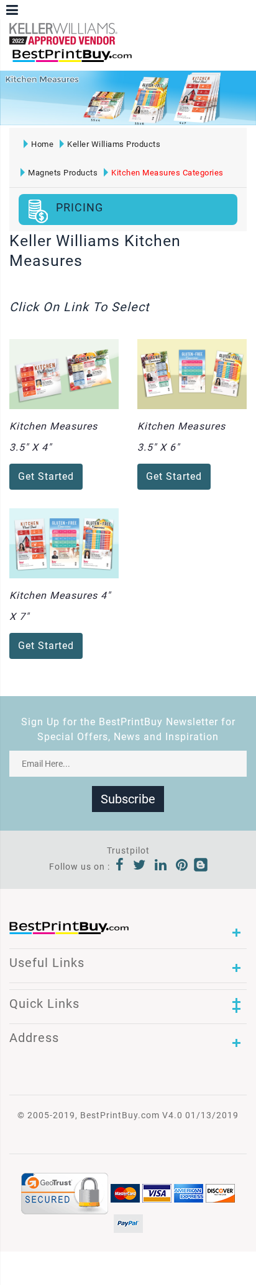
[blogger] (201, 867)
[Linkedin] (161, 867)
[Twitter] (139, 867)
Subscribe (128, 799)
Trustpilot (128, 850)
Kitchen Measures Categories (167, 172)
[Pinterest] (182, 867)
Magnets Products (63, 172)
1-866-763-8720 (156, 61)
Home (42, 144)
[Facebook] (119, 867)
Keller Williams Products (113, 144)
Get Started (46, 476)
